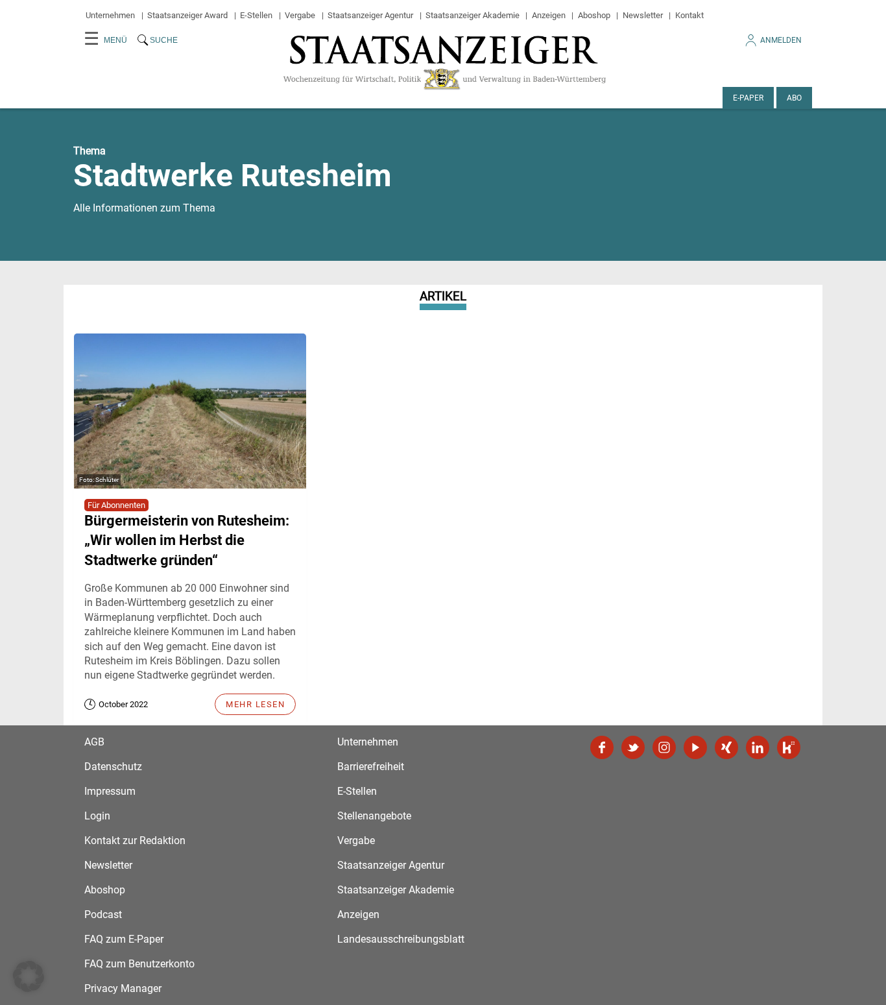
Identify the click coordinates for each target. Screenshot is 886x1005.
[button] (28, 976)
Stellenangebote (374, 816)
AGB (94, 742)
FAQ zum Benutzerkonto (139, 964)
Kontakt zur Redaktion (135, 840)
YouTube (695, 747)
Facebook (602, 747)
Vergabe (300, 15)
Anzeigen (549, 15)
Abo (794, 98)
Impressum (110, 791)
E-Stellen (256, 15)
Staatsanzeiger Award (187, 15)
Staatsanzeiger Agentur (370, 15)
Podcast (103, 914)
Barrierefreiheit (370, 766)
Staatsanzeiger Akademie (472, 15)
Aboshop (594, 15)
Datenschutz (113, 766)
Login (97, 816)
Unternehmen (110, 15)
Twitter (633, 747)
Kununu (788, 747)
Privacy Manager (123, 988)
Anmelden (781, 40)
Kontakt (689, 15)
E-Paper (748, 98)
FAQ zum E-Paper (123, 939)
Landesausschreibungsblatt (400, 939)
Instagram (664, 747)
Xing (726, 747)
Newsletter (643, 15)
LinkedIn (757, 747)
